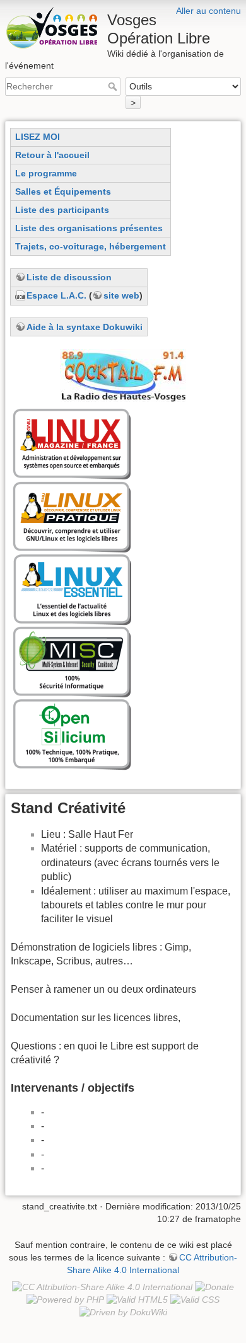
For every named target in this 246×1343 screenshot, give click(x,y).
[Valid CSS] (195, 1299)
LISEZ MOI (37, 137)
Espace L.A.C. (56, 295)
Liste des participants (62, 210)
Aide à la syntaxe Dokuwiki (84, 327)
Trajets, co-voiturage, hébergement (90, 246)
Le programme (46, 173)
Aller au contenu (208, 11)
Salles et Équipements (63, 191)
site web (121, 295)
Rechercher (114, 86)
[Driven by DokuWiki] (123, 1311)
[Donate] (214, 1286)
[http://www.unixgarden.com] (73, 588)
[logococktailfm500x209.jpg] (123, 375)
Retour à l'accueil (52, 155)
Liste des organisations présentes (89, 228)
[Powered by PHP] (65, 1299)
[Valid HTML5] (137, 1299)
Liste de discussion (69, 277)
